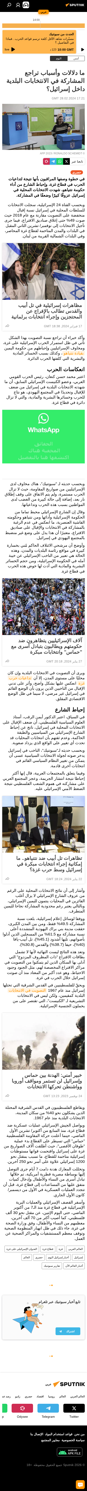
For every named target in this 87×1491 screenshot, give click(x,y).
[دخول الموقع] (18, 4)
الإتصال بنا (36, 1434)
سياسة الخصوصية (73, 1440)
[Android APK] (69, 1453)
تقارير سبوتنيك (52, 1265)
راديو (17, 1396)
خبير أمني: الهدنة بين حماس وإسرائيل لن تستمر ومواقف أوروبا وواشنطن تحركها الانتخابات (47, 1080)
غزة (61, 1249)
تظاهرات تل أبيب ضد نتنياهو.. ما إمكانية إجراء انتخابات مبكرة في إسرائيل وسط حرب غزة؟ (49, 863)
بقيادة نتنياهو (74, 353)
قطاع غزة (47, 1249)
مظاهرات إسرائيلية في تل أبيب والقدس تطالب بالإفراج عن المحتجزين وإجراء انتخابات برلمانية (46, 311)
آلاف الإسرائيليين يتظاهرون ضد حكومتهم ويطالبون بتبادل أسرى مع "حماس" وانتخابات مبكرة (46, 646)
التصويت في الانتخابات (27, 990)
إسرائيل (78, 1257)
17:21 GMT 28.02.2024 (68, 98)
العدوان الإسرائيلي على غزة (21, 1249)
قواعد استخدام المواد (58, 1434)
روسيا (51, 1396)
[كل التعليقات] (80, 1484)
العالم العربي (75, 1249)
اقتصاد (40, 1396)
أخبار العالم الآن (74, 1265)
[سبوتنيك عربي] (75, 6)
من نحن (79, 1434)
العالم (26, 1257)
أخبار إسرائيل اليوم (58, 1257)
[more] (7, 325)
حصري (39, 1257)
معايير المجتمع (50, 1440)
